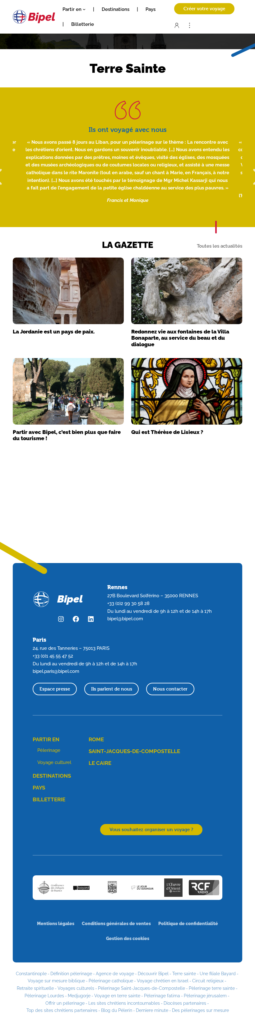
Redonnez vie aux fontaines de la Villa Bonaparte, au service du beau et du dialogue (180, 337)
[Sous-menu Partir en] (84, 9)
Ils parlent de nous (111, 689)
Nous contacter (170, 689)
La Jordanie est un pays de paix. (54, 331)
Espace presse (54, 689)
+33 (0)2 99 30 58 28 (128, 603)
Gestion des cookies (127, 938)
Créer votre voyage (204, 9)
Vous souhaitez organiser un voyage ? (151, 829)
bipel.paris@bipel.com (56, 671)
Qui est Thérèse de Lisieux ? (167, 432)
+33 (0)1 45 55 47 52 (53, 656)
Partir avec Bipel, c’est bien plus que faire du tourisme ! (67, 435)
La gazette (127, 245)
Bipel (70, 599)
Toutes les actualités (219, 246)
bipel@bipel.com (125, 618)
